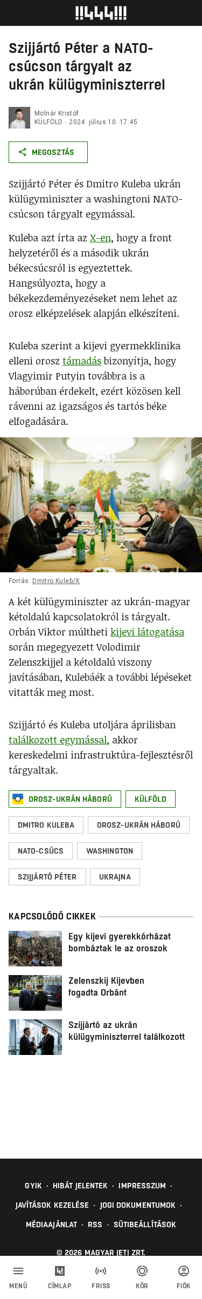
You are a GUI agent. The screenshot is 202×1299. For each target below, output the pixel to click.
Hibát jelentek (80, 1185)
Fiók (184, 1286)
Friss (101, 1286)
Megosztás (53, 152)
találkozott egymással (58, 739)
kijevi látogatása (147, 631)
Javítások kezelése (52, 1205)
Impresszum (142, 1185)
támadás (81, 360)
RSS (95, 1224)
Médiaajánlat (51, 1224)
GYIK (33, 1185)
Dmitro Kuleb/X (56, 581)
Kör (142, 1286)
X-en (100, 237)
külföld (48, 122)
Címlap (59, 1286)
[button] (65, 799)
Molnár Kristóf (56, 113)
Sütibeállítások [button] (145, 1224)
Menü (18, 1286)
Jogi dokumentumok (138, 1205)
